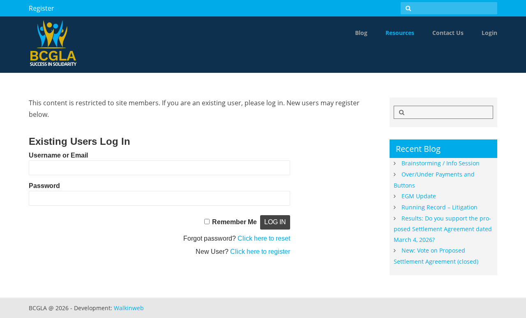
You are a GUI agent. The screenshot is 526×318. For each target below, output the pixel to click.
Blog (361, 33)
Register (41, 8)
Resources (399, 33)
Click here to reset (264, 238)
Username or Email (58, 155)
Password (44, 185)
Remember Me (234, 221)
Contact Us (448, 33)
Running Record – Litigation (439, 207)
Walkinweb (129, 308)
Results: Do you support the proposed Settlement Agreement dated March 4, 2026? (443, 229)
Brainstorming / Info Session (440, 163)
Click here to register (260, 251)
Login (489, 33)
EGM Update (418, 196)
